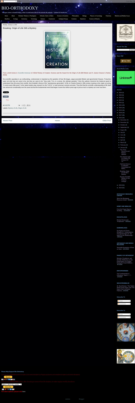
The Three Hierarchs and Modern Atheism (125, 152)
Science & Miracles (94, 19)
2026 (120, 92)
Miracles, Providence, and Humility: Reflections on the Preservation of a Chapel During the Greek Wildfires (125, 261)
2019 (120, 110)
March (122, 142)
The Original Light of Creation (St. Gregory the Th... (125, 159)
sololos (67, 399)
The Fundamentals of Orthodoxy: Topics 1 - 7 (123, 274)
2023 (120, 100)
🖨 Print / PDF (126, 61)
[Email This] (23, 105)
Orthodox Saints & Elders (46, 16)
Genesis (43, 19)
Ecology (15, 19)
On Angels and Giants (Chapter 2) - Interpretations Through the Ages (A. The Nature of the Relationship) (125, 233)
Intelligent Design (63, 19)
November (123, 122)
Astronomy (24, 19)
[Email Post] (19, 105)
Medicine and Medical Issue (122, 16)
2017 (120, 115)
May (121, 137)
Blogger (81, 399)
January (122, 147)
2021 (120, 105)
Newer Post (7, 121)
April (121, 140)
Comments (122, 304)
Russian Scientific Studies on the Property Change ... (125, 179)
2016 (120, 117)
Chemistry (108, 16)
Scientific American (24, 73)
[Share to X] (26, 105)
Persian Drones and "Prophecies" (122, 220)
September (123, 127)
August (122, 130)
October (122, 125)
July (121, 132)
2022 (120, 102)
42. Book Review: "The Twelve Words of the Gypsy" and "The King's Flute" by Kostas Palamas (125, 288)
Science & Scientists (62, 16)
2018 (120, 112)
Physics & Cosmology (96, 16)
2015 (120, 185)
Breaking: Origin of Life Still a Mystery (124, 172)
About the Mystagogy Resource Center (123, 199)
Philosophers (75, 16)
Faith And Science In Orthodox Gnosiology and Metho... (125, 166)
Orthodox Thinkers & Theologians (27, 16)
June (122, 135)
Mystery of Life (12, 108)
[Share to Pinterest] (29, 105)
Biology (85, 16)
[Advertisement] (57, 142)
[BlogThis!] (24, 105)
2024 (120, 97)
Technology (34, 19)
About (13, 16)
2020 (120, 107)
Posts (121, 301)
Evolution (74, 19)
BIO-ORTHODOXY (19, 8)
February (123, 145)
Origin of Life (22, 108)
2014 (120, 187)
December (123, 120)
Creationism (52, 19)
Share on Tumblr (6, 97)
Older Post (107, 121)
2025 (120, 95)
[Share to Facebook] (28, 105)
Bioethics (7, 19)
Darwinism (83, 19)
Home (6, 16)
